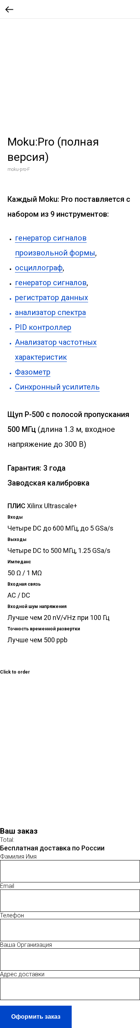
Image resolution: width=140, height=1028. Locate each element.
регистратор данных (51, 297)
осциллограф (39, 267)
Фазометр (32, 371)
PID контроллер (43, 327)
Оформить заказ (35, 1016)
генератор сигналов (51, 282)
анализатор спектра (50, 312)
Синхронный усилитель (57, 386)
